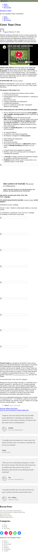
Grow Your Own (5, 514)
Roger (5, 526)
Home (5, 4)
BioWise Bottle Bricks (6, 517)
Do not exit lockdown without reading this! (12, 512)
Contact (6, 550)
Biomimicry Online (5, 10)
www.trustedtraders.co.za (21, 374)
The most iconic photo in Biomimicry (11, 510)
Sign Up (6, 6)
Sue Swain (17, 405)
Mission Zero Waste (6, 515)
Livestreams (7, 549)
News (11, 405)
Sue (5, 32)
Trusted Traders (18, 80)
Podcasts (6, 547)
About (5, 545)
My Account (7, 7)
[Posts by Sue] (2, 32)
